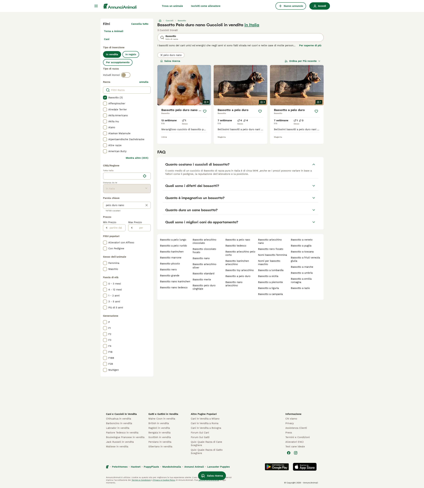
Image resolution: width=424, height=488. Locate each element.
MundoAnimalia (171, 466)
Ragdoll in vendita (159, 427)
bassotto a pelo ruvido (173, 245)
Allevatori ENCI (294, 441)
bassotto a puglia (301, 245)
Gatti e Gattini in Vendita (163, 414)
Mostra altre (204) (137, 157)
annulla (143, 81)
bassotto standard (203, 273)
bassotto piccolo (170, 263)
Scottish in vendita (159, 437)
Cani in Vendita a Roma (204, 423)
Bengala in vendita (159, 432)
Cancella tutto (139, 23)
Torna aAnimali (113, 31)
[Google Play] (277, 467)
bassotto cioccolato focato (204, 250)
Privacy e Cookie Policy (164, 480)
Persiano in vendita (159, 441)
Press (288, 432)
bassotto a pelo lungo (173, 239)
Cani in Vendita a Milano (205, 418)
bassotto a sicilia (268, 276)
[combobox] (122, 176)
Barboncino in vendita (119, 423)
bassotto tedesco (235, 245)
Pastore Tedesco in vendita (122, 432)
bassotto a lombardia (270, 270)
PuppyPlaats (151, 466)
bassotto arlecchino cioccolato (204, 241)
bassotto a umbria (302, 272)
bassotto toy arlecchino (239, 270)
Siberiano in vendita (160, 446)
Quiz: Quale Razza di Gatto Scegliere (207, 451)
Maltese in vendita (117, 446)
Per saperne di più (310, 45)
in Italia (251, 25)
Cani (106, 39)
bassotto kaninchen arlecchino (237, 262)
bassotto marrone (170, 257)
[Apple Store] (305, 467)
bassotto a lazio (300, 288)
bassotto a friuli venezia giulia (305, 259)
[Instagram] (295, 453)
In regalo (130, 54)
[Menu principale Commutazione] (96, 6)
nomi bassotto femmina (272, 254)
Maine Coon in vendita (161, 418)
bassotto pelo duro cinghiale (204, 287)
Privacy (289, 423)
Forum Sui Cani (200, 432)
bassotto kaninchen (172, 251)
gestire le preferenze (208, 480)
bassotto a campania (270, 294)
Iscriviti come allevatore (205, 5)
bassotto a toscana (302, 251)
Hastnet (135, 466)
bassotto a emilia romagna (301, 280)
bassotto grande (169, 275)
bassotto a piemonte (270, 282)
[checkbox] (105, 97)
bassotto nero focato (270, 248)
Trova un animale (172, 5)
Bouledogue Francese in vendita (125, 437)
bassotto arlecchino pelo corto (240, 253)
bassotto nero (168, 269)
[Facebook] (288, 453)
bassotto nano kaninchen (175, 281)
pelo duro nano (172, 55)
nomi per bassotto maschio (269, 262)
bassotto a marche (302, 266)
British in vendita (158, 423)
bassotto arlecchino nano (270, 241)
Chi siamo (291, 418)
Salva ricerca (172, 61)
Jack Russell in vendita (120, 441)
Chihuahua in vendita (118, 418)
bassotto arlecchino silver (204, 266)
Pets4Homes (120, 466)
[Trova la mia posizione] (144, 176)
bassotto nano (201, 258)
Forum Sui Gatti (200, 437)
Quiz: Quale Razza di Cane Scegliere (206, 443)
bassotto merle (202, 279)
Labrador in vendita (117, 427)
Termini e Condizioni (297, 437)
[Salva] (204, 111)
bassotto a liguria (268, 288)
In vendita (112, 54)
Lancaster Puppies (218, 466)
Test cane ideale (295, 446)
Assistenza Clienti (296, 427)
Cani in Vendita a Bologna (206, 427)
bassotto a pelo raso (237, 239)
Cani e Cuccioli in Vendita (121, 414)
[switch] (125, 75)
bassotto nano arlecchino (233, 284)
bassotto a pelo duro (237, 276)
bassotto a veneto (302, 239)
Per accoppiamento (118, 62)
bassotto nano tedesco (173, 287)
